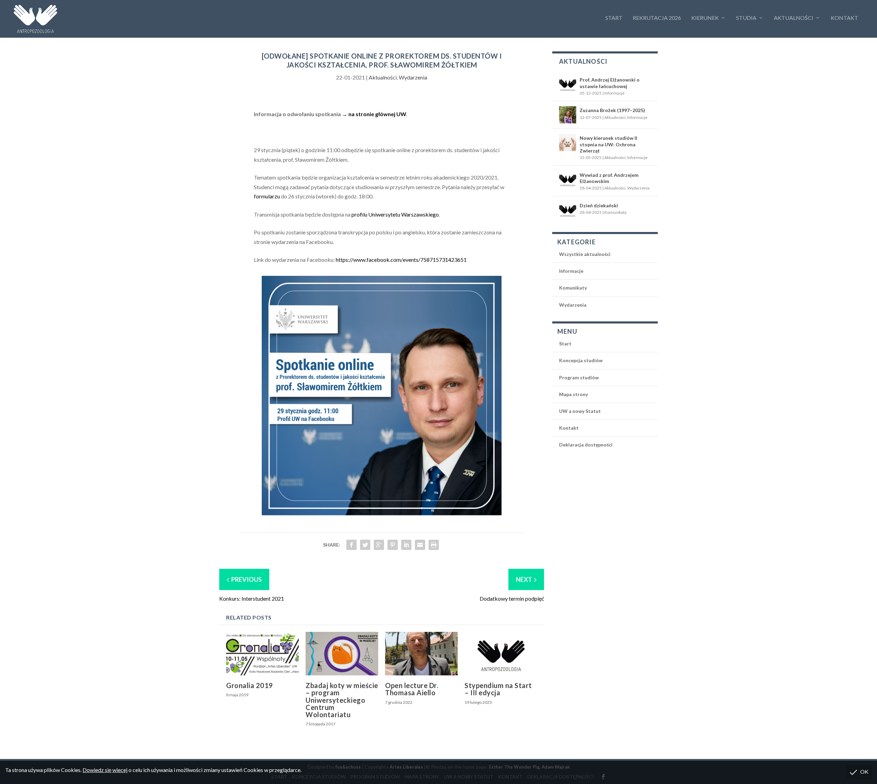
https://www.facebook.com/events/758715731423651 (401, 259)
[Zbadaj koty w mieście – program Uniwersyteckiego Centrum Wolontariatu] (342, 653)
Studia (746, 17)
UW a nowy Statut (580, 411)
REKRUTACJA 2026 (657, 17)
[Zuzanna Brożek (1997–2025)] (567, 114)
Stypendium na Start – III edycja (498, 689)
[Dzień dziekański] (567, 210)
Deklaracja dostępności (586, 445)
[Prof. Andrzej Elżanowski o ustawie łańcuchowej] (567, 84)
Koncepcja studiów (581, 360)
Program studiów (579, 377)
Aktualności (793, 17)
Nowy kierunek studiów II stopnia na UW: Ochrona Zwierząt (608, 144)
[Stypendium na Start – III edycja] (501, 653)
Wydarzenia (413, 77)
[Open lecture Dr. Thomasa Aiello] (421, 653)
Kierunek (705, 17)
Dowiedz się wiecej (105, 770)
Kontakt (844, 17)
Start (613, 17)
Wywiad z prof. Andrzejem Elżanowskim (609, 178)
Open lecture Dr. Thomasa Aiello (411, 689)
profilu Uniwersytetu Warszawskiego (395, 214)
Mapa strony (573, 394)
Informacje (614, 93)
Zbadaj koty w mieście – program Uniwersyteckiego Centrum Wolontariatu (342, 700)
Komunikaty (615, 212)
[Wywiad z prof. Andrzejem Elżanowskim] (567, 179)
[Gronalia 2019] (262, 653)
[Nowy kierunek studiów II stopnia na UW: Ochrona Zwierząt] (567, 142)
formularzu (267, 196)
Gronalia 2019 (249, 685)
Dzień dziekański (599, 205)
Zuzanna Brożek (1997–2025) (612, 110)
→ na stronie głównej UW (374, 114)
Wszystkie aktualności (584, 254)
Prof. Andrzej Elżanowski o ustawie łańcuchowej (610, 83)
